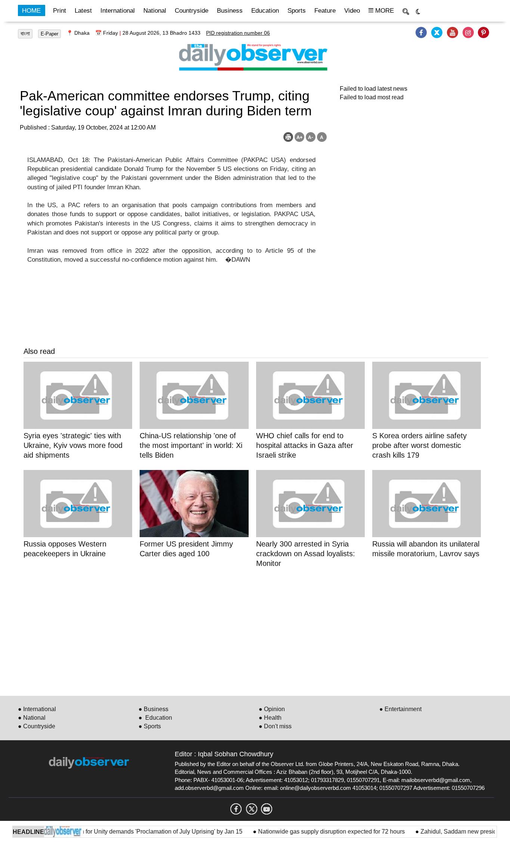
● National (32, 717)
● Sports (150, 726)
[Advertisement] (248, 630)
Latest (83, 10)
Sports (296, 10)
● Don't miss (275, 726)
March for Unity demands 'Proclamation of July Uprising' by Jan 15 (145, 831)
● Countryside (36, 726)
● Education (155, 717)
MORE (383, 10)
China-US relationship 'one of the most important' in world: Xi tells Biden (191, 445)
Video (352, 10)
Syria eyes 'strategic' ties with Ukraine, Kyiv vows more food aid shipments (73, 445)
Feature (325, 10)
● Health (270, 717)
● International (37, 709)
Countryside (191, 10)
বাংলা (25, 34)
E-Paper (49, 34)
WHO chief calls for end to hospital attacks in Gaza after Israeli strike (304, 445)
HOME (31, 10)
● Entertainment (400, 709)
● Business (153, 709)
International (117, 10)
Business (230, 10)
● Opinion (272, 709)
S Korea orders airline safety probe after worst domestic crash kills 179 (419, 445)
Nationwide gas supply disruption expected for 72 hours (322, 831)
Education (265, 10)
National (154, 10)
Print (59, 10)
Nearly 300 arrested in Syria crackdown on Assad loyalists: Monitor (305, 553)
